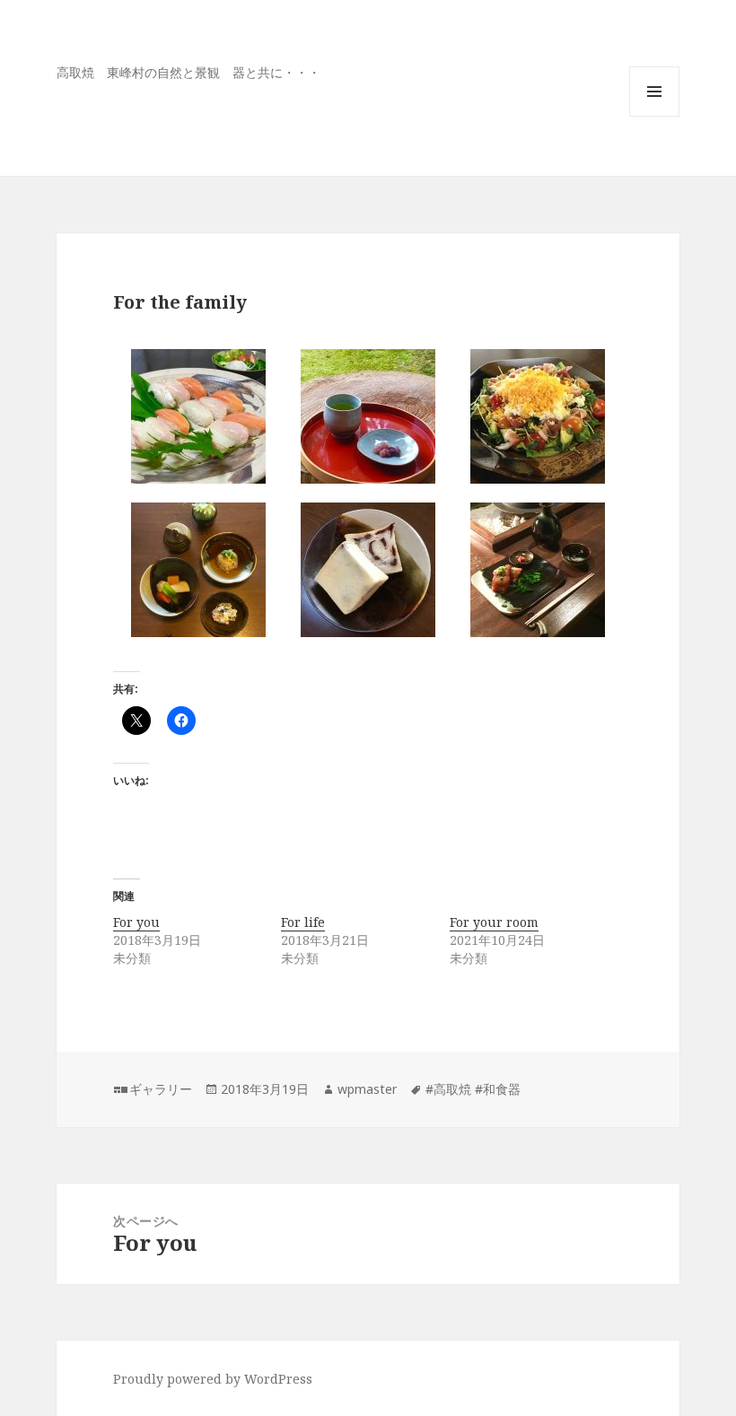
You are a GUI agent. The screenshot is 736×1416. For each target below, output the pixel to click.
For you (136, 922)
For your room (494, 922)
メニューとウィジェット (654, 116)
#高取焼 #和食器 (473, 1088)
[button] (198, 416)
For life (303, 922)
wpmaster (367, 1088)
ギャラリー (160, 1088)
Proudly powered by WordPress (212, 1378)
